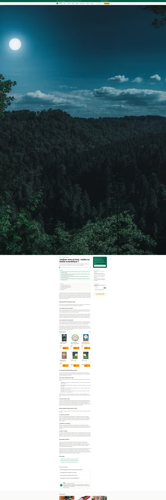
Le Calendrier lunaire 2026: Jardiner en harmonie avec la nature (86, 343)
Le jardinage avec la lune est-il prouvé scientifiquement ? (75, 478)
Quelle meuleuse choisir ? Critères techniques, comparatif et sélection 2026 (100, 274)
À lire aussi (62, 289)
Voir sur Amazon (64, 348)
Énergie (73, 3)
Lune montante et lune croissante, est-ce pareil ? (75, 472)
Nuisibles (87, 3)
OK (104, 287)
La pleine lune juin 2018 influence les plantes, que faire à (70, 459)
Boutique (92, 3)
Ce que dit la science (64, 288)
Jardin (64, 3)
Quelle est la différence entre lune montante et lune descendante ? (75, 469)
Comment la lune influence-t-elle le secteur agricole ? (69, 462)
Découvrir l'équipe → (66, 487)
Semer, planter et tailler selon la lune (66, 287)
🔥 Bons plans (107, 3)
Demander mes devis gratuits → (100, 265)
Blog (60, 257)
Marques (77, 3)
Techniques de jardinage (65, 257)
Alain (62, 267)
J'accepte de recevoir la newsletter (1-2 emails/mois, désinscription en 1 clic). (100, 289)
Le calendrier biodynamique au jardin (66, 286)
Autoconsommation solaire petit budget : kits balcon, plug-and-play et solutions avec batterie (99, 279)
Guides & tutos (82, 3)
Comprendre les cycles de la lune (65, 285)
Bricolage (68, 3)
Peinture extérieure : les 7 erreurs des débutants (99, 271)
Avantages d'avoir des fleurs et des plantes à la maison (69, 460)
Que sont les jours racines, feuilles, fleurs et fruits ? (75, 475)
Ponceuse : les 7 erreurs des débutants (99, 275)
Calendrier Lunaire (73, 360)
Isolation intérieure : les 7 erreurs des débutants (99, 277)
